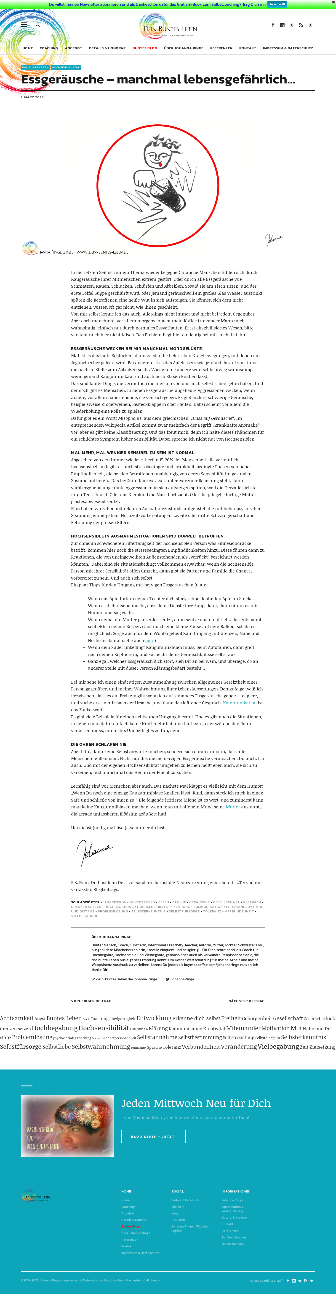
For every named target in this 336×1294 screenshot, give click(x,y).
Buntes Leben (142, 902)
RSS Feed (301, 24)
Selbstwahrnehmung (101, 1046)
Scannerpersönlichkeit (119, 1037)
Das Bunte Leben (35, 67)
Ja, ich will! (277, 4)
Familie (179, 902)
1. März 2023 (32, 97)
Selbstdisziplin (267, 1037)
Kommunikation (240, 703)
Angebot (73, 48)
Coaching (49, 48)
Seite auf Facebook (273, 24)
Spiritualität (138, 1048)
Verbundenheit (239, 911)
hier (149, 640)
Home (28, 48)
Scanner (96, 1038)
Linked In (282, 24)
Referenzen (221, 48)
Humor (136, 1028)
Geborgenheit (257, 1018)
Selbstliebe (56, 1047)
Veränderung (239, 1046)
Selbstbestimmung (200, 1037)
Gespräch (252, 902)
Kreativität (214, 1028)
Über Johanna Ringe (183, 48)
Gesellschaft (226, 902)
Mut (296, 1028)
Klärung (181, 906)
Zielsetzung (322, 1046)
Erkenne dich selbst (196, 1018)
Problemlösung (113, 911)
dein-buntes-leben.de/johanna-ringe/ (127, 979)
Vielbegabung (85, 915)
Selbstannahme (157, 1037)
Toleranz (212, 911)
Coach (86, 1019)
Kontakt (247, 48)
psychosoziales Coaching (72, 1037)
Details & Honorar (107, 48)
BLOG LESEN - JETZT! (153, 1136)
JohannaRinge (182, 979)
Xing (291, 24)
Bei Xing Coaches (234, 1237)
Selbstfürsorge (184, 911)
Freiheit (231, 1018)
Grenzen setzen (86, 906)
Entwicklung (153, 1018)
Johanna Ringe (116, 936)
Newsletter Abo (233, 1244)
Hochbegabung (119, 906)
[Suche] (38, 24)
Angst (40, 1018)
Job (146, 1029)
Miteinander (238, 906)
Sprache (154, 1047)
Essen (163, 902)
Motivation (275, 1028)
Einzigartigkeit (122, 1018)
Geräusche (199, 902)
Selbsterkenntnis (148, 911)
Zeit (304, 1046)
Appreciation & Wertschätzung (232, 1209)
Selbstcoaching (238, 1037)
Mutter (233, 807)
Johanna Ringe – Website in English (310, 24)
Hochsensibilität (66, 67)
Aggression (115, 902)
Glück (329, 1018)
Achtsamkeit (17, 1018)
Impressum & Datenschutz (288, 48)
